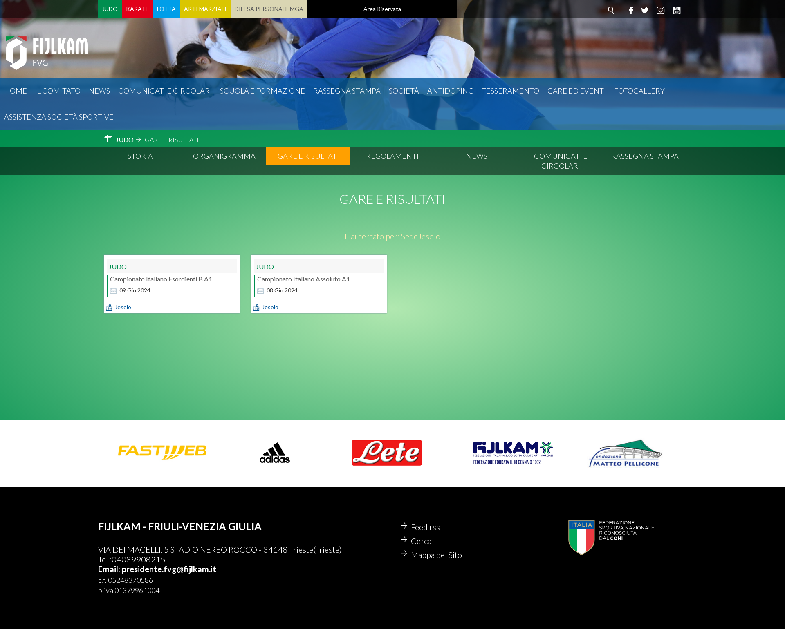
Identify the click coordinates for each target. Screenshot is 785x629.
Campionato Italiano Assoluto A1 (303, 279)
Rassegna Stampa (347, 90)
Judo (110, 8)
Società (404, 90)
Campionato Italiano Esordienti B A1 (161, 279)
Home (15, 90)
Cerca (421, 541)
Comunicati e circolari (165, 90)
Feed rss (425, 527)
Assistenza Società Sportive (59, 116)
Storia (140, 156)
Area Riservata (382, 8)
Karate (137, 8)
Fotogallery (639, 90)
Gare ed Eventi (576, 90)
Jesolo (123, 306)
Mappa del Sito (436, 555)
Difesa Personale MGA (269, 8)
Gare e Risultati (308, 156)
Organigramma (224, 156)
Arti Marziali (205, 8)
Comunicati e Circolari (561, 161)
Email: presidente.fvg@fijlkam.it (157, 569)
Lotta (166, 8)
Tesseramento (510, 90)
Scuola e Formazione (262, 90)
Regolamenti (392, 156)
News (99, 90)
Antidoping (450, 90)
